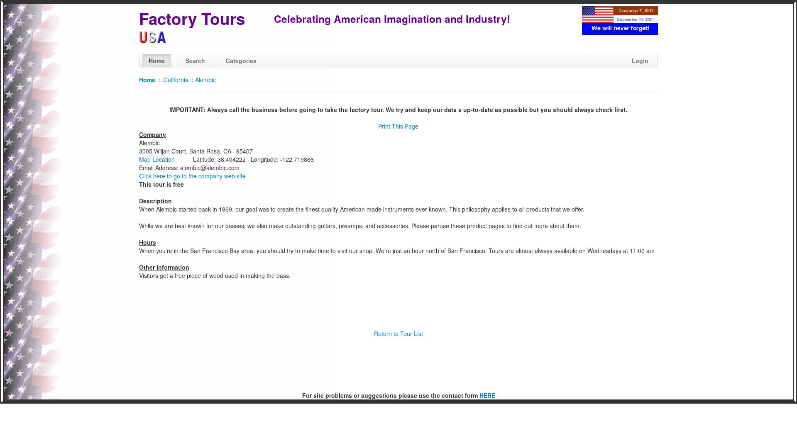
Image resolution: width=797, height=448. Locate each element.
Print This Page (398, 126)
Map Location (157, 159)
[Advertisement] (398, 364)
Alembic (205, 79)
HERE (487, 395)
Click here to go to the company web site (192, 176)
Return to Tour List (398, 333)
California (176, 79)
